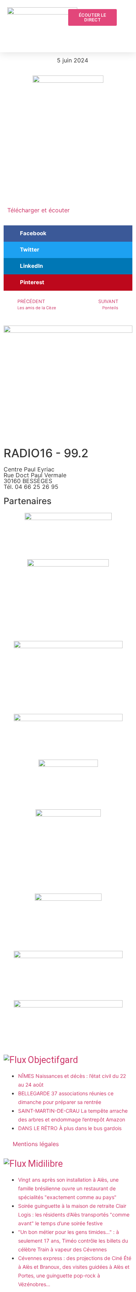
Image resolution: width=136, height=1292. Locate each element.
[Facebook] (110, 34)
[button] (96, 35)
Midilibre (45, 1163)
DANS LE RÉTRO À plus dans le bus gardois (69, 1128)
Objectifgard (53, 1060)
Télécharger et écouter (38, 210)
